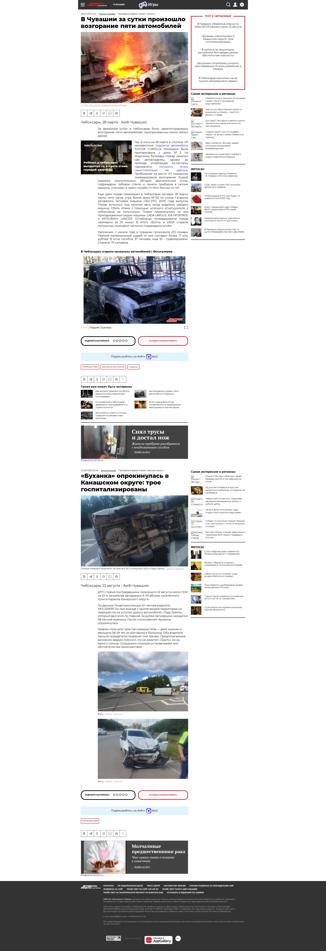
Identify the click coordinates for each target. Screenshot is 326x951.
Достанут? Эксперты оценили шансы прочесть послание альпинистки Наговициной (225, 123)
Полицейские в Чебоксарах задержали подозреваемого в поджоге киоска (111, 405)
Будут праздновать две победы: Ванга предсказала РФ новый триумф (221, 209)
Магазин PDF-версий (175, 886)
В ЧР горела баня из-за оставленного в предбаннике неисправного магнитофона (164, 405)
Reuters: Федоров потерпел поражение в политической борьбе (223, 564)
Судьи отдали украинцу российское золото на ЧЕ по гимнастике (223, 597)
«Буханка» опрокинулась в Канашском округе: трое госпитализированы (218, 39)
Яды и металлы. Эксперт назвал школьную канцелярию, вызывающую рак (222, 146)
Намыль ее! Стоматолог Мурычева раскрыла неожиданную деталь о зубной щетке (223, 501)
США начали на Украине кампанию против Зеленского (223, 608)
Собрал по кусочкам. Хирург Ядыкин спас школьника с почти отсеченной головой (225, 524)
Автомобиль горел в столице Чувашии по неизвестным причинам (110, 415)
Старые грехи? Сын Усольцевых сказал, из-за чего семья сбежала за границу (224, 134)
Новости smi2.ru (92, 460)
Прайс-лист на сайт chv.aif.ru (142, 889)
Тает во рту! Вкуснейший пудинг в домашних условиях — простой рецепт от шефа (223, 112)
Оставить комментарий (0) (163, 341)
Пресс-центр (153, 886)
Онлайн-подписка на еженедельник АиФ (211, 886)
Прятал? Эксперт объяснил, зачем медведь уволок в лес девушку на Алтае (223, 479)
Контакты (108, 886)
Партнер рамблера (133, 938)
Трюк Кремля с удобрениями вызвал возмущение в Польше (223, 586)
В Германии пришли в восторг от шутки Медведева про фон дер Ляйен (224, 230)
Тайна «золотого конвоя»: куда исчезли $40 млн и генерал (220, 575)
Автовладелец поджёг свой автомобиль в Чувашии (163, 392)
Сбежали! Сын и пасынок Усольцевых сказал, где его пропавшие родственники (225, 101)
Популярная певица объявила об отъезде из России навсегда (221, 174)
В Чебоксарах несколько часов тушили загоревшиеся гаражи (218, 80)
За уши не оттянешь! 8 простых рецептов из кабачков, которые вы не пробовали (225, 490)
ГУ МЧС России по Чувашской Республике (104, 105)
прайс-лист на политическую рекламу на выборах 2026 (133, 893)
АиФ (85, 327)
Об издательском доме (130, 886)
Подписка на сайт (113, 889)
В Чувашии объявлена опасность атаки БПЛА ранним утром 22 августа (218, 25)
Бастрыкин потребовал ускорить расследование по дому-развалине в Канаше (218, 66)
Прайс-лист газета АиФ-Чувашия (179, 889)
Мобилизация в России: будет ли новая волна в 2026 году (222, 197)
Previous (87, 285)
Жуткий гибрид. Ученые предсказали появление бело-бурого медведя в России (225, 535)
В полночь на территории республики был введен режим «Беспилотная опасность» (218, 52)
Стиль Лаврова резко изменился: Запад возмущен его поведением (222, 552)
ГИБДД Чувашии (175, 568)
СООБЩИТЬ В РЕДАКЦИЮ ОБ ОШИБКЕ (185, 893)
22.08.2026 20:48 (89, 470)
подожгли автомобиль (171, 145)
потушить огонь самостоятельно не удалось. (161, 168)
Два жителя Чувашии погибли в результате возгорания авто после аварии (112, 394)
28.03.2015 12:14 (88, 14)
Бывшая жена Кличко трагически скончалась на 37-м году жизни (222, 219)
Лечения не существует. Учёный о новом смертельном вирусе (223, 155)
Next (181, 285)
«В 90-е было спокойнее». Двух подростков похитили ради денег (223, 511)
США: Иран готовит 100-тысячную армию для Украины (222, 186)
